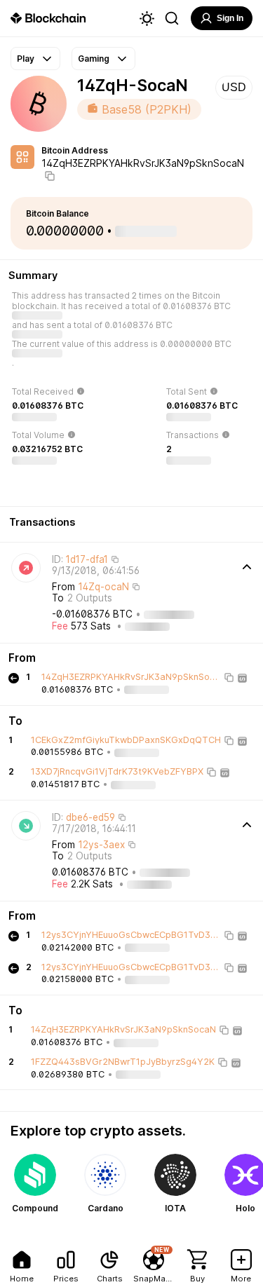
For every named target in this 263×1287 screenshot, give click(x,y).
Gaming (93, 58)
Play (25, 58)
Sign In (230, 18)
